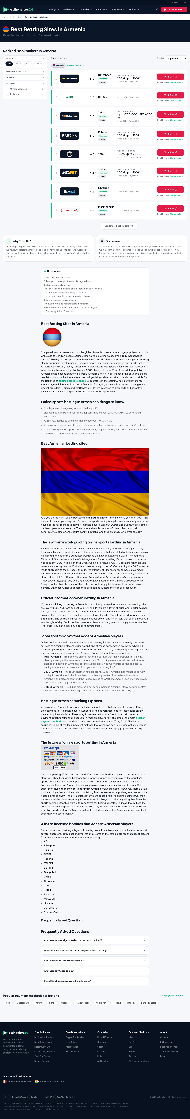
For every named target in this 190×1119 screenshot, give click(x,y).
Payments (117, 9)
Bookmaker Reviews (44, 1037)
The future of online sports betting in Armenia (65, 303)
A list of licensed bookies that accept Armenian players (70, 307)
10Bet (101, 154)
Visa (7, 1003)
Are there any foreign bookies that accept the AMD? (73, 940)
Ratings (53, 9)
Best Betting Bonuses (44, 1051)
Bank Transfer (148, 1003)
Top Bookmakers (176, 9)
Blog (162, 1056)
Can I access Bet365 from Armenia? (64, 960)
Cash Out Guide (42, 1056)
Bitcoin (131, 1003)
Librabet (103, 187)
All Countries (103, 1061)
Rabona (102, 132)
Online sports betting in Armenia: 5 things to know (67, 281)
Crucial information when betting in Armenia (64, 292)
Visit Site (169, 76)
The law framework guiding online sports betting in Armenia (72, 288)
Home (5, 17)
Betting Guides (41, 1061)
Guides (133, 9)
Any (9, 64)
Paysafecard (83, 1003)
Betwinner (104, 74)
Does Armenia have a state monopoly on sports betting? (75, 950)
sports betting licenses (72, 380)
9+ (39, 64)
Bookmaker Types (169, 1046)
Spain (100, 1046)
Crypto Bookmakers (76, 1037)
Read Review (163, 82)
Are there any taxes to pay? (59, 970)
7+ (18, 64)
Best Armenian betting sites (56, 285)
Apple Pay (101, 1003)
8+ (29, 64)
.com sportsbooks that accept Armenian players (66, 296)
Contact (164, 1037)
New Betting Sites (43, 1042)
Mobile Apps (72, 1046)
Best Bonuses (72, 1051)
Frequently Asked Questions (60, 311)
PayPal (39, 1003)
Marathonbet (106, 206)
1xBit (101, 112)
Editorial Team (167, 1042)
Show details (175, 82)
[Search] (157, 9)
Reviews (67, 9)
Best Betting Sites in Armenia (57, 277)
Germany (101, 1042)
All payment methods (173, 995)
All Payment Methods (139, 1061)
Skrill (51, 1003)
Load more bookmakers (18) (119, 226)
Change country (74, 65)
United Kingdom (105, 1037)
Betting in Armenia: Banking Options (60, 300)
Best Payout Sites (43, 1046)
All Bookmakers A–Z (170, 1051)
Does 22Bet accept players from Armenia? (68, 980)
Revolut (117, 1003)
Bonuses (100, 9)
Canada (101, 1051)
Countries (84, 9)
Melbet (102, 169)
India (99, 1056)
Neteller (65, 1003)
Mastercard (23, 1003)
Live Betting (71, 1042)
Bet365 (102, 96)
